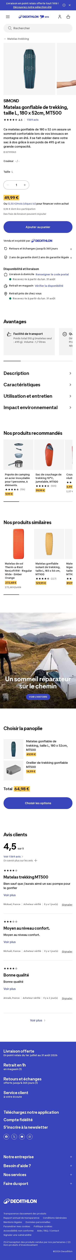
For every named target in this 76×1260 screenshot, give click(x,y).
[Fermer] (69, 5)
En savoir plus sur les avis (18, 860)
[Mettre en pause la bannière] (64, 5)
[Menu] (8, 16)
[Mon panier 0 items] (68, 16)
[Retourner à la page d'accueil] (34, 17)
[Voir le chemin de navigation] (5, 38)
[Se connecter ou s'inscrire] (59, 16)
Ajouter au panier (38, 227)
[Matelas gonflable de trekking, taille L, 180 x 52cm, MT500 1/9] (29, 69)
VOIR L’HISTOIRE (38, 696)
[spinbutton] (16, 185)
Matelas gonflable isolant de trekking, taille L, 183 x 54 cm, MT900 (48, 569)
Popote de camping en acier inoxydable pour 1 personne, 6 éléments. (17, 480)
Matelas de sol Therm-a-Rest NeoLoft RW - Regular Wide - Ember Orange (18, 570)
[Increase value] (25, 185)
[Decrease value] (8, 185)
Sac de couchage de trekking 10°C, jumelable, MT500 (49, 478)
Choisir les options (38, 803)
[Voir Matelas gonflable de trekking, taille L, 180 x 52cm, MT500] (13, 749)
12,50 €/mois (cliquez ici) (22, 203)
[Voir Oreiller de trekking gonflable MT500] (13, 770)
